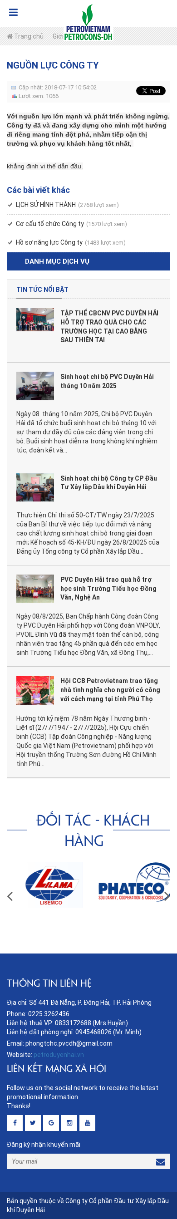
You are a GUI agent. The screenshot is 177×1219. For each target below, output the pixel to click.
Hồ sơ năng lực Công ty (49, 242)
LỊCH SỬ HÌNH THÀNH (46, 204)
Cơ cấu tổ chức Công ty (50, 223)
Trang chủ (28, 36)
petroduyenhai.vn (59, 1054)
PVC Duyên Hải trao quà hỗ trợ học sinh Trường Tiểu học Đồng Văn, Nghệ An (108, 588)
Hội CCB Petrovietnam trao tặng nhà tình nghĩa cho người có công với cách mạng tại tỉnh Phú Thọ (110, 690)
